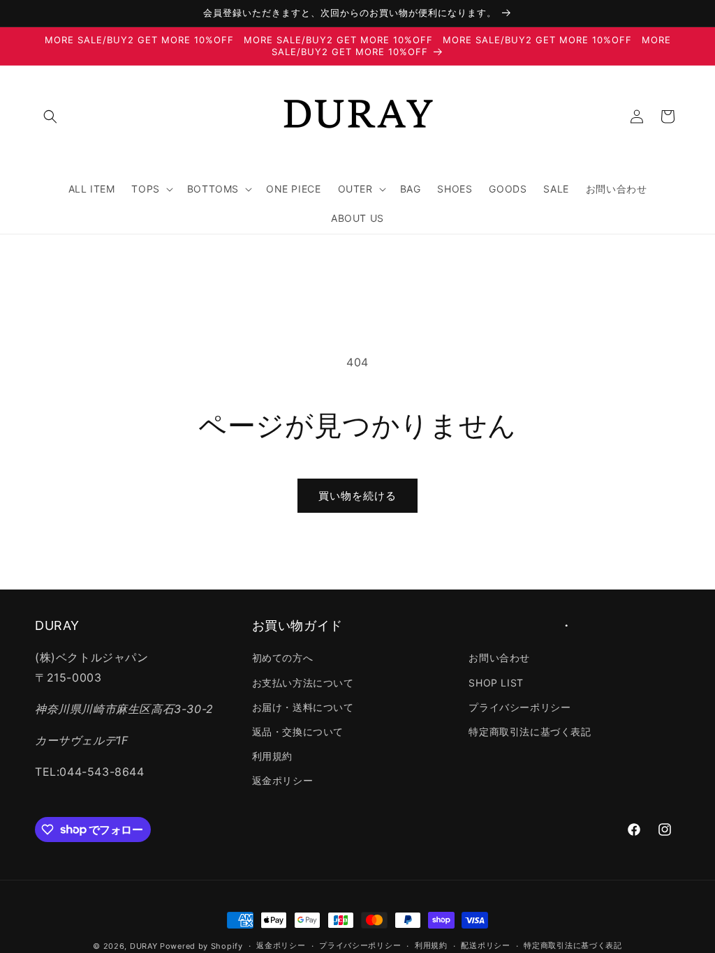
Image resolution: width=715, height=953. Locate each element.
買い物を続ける (357, 495)
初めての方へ (283, 657)
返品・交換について (298, 731)
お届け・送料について (303, 707)
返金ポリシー (283, 780)
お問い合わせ (499, 657)
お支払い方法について (303, 683)
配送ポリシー (485, 945)
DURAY (144, 946)
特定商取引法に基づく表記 (530, 731)
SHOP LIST (496, 683)
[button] (50, 116)
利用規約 (272, 756)
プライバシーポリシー (519, 707)
